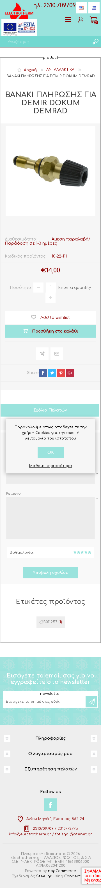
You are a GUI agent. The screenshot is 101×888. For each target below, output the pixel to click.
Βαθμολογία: (22, 553)
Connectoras (76, 876)
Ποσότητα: (21, 287)
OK (50, 452)
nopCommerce (62, 871)
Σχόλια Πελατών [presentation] (50, 410)
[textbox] (45, 41)
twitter (52, 373)
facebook (43, 373)
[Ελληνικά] (94, 7)
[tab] (50, 411)
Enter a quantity (74, 287)
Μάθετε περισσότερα (50, 466)
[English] (81, 7)
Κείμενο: (13, 494)
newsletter (50, 694)
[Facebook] (50, 804)
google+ (70, 373)
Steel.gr (44, 876)
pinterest (61, 373)
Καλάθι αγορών (93, 19)
